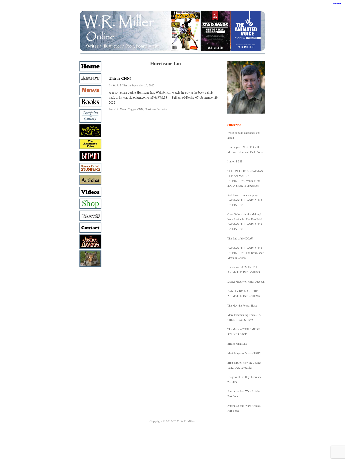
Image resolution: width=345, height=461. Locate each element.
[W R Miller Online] (172, 54)
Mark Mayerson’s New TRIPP (244, 353)
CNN (140, 109)
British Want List (237, 343)
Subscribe (234, 124)
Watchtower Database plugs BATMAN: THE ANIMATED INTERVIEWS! (244, 200)
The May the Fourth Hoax (242, 305)
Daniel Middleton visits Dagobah (246, 281)
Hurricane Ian (152, 109)
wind (165, 109)
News (123, 109)
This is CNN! (120, 78)
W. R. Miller (120, 85)
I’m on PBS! (234, 161)
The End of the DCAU (240, 238)
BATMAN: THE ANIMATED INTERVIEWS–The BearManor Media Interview (245, 253)
